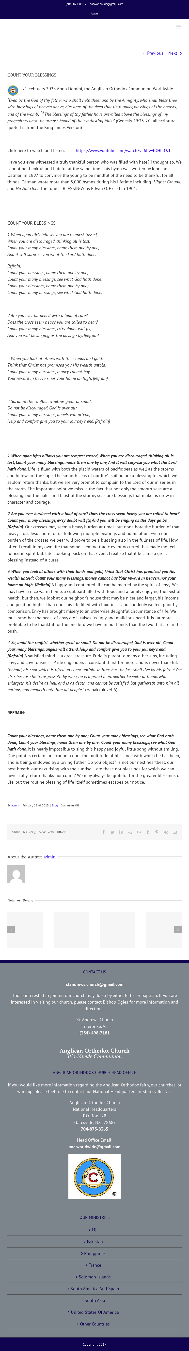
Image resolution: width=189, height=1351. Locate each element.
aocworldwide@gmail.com (106, 4)
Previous (155, 53)
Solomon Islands (95, 1277)
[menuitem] (94, 13)
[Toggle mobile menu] (179, 26)
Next (172, 53)
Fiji (95, 1230)
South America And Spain (95, 1288)
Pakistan (95, 1241)
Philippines (95, 1253)
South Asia (95, 1300)
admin (15, 805)
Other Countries (95, 1324)
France (95, 1265)
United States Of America (95, 1312)
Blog (55, 805)
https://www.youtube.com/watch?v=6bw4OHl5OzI (118, 150)
